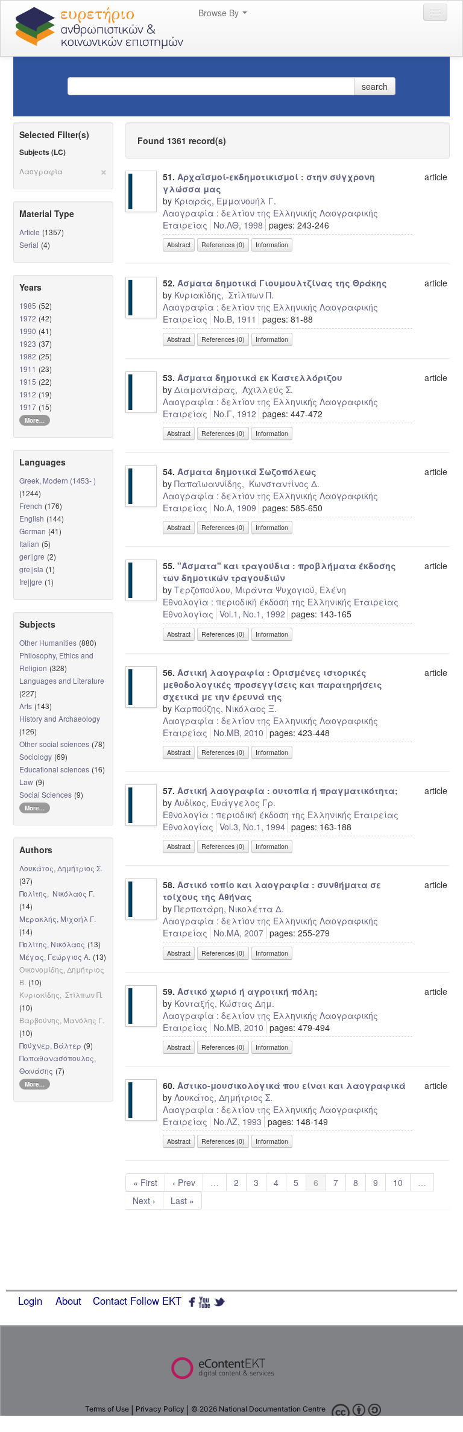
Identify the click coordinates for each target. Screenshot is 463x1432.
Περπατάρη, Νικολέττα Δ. (229, 909)
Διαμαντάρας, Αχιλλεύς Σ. (233, 389)
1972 (27, 318)
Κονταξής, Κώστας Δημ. (224, 1003)
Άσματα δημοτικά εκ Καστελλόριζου (259, 377)
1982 (27, 356)
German (32, 531)
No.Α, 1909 (234, 508)
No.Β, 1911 (234, 319)
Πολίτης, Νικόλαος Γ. (57, 893)
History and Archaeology (59, 718)
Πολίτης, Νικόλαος (52, 944)
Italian (29, 543)
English (31, 518)
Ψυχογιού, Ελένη (311, 590)
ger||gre (32, 556)
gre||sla (31, 569)
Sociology (35, 756)
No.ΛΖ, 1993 (237, 1121)
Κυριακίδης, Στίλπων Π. (224, 295)
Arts (25, 706)
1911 (27, 369)
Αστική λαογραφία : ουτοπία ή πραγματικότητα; (287, 790)
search (375, 86)
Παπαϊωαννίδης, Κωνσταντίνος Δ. (247, 484)
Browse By (219, 13)
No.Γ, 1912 (234, 414)
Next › (144, 1200)
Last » (182, 1200)
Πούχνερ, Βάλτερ (50, 1045)
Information (272, 244)
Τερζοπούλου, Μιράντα (223, 590)
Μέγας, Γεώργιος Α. (54, 956)
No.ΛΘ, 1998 (238, 225)
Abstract (179, 244)
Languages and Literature (61, 680)
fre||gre (30, 581)
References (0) (223, 244)
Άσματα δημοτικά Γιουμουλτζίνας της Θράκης (282, 283)
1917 (27, 407)
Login (30, 1300)
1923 (27, 343)
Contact (110, 1300)
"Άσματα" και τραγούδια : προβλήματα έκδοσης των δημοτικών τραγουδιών (279, 572)
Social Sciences (45, 794)
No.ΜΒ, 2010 (238, 733)
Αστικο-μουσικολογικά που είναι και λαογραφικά (291, 1085)
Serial (29, 244)
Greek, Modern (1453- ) (57, 480)
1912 (27, 394)
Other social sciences (54, 744)
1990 (27, 331)
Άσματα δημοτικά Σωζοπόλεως (247, 471)
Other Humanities (48, 642)
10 (398, 1182)
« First (145, 1182)
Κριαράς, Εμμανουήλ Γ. (225, 201)
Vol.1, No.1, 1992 (252, 614)
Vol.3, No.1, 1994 (252, 827)
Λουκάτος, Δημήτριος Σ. (60, 868)
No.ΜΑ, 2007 (238, 933)
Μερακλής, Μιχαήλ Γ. (57, 918)
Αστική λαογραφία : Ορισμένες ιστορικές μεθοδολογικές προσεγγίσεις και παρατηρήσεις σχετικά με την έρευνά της (272, 684)
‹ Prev (183, 1182)
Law (26, 782)
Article (29, 232)
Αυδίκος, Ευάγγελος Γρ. (225, 802)
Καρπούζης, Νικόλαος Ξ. (225, 708)
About (68, 1300)
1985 (27, 305)
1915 (27, 381)
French (30, 505)
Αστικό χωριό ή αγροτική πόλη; (247, 991)
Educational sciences (54, 769)
